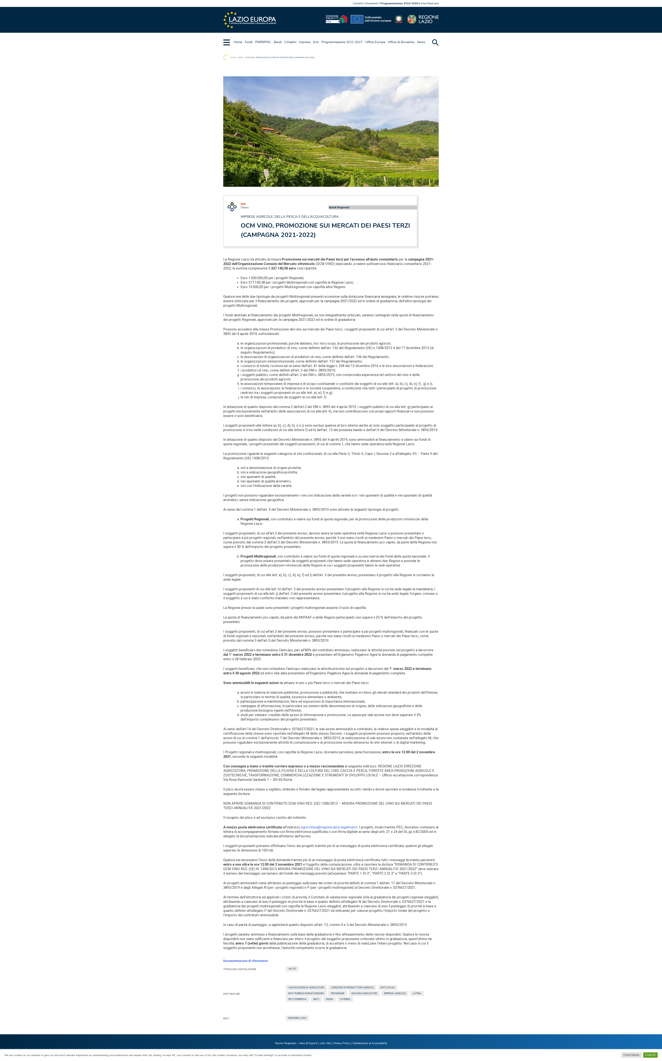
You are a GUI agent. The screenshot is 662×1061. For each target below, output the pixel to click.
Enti (316, 42)
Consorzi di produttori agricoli (352, 987)
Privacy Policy (341, 1043)
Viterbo (345, 999)
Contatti (358, 3)
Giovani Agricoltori (364, 993)
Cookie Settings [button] (631, 1055)
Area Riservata (430, 3)
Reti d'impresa (297, 999)
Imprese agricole (395, 993)
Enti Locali (388, 987)
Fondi (249, 42)
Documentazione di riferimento (245, 961)
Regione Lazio (297, 1018)
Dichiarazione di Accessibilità (370, 1043)
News (421, 42)
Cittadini (290, 42)
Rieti (316, 999)
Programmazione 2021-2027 (342, 42)
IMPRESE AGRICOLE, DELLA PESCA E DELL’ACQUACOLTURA (290, 216)
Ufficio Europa (375, 42)
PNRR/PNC (263, 42)
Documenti (371, 3)
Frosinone (337, 993)
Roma (329, 999)
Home (238, 42)
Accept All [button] (650, 1055)
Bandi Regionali (339, 207)
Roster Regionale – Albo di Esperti (296, 1043)
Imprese (304, 42)
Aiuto (292, 968)
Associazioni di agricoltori (306, 987)
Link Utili (325, 1043)
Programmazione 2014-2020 (399, 3)
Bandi (278, 42)
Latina (417, 993)
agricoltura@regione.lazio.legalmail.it (329, 827)
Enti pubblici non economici (306, 993)
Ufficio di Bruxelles (401, 42)
